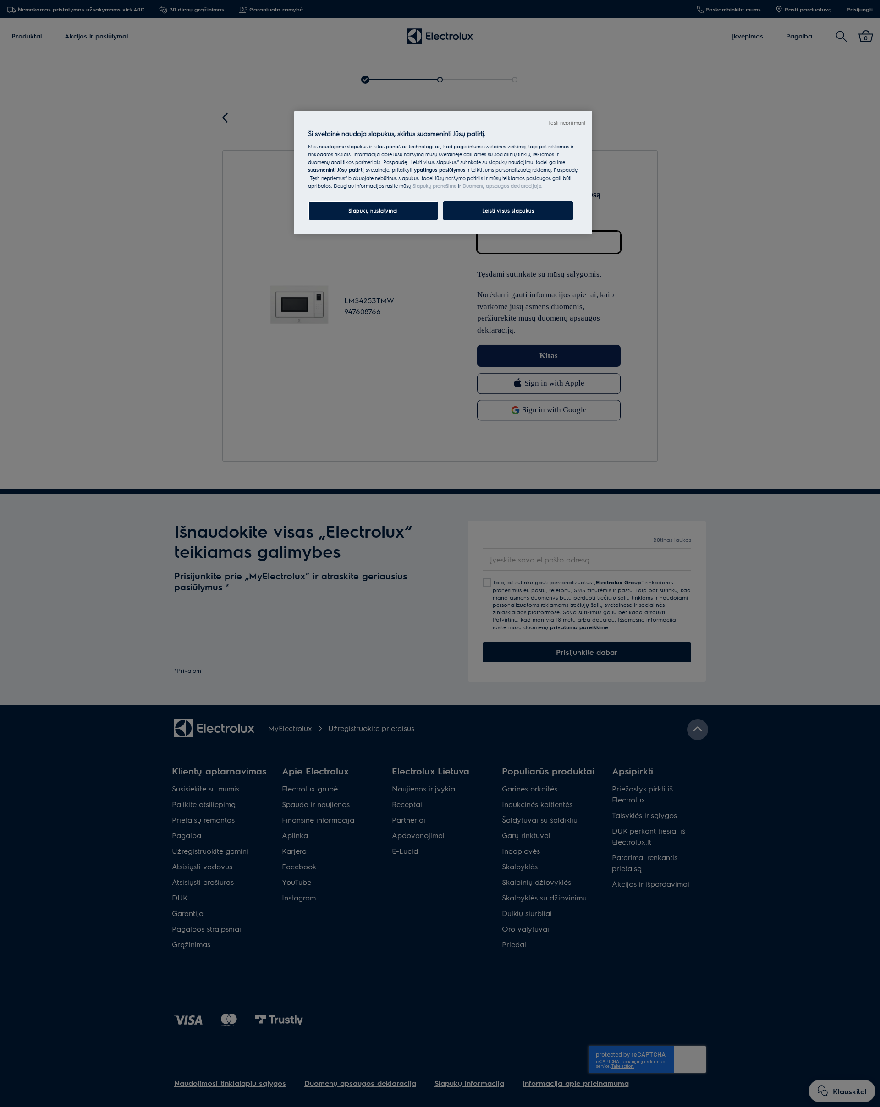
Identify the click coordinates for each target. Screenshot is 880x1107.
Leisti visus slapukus (508, 210)
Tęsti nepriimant (566, 122)
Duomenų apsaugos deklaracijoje (501, 185)
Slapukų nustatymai (373, 210)
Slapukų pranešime (434, 185)
